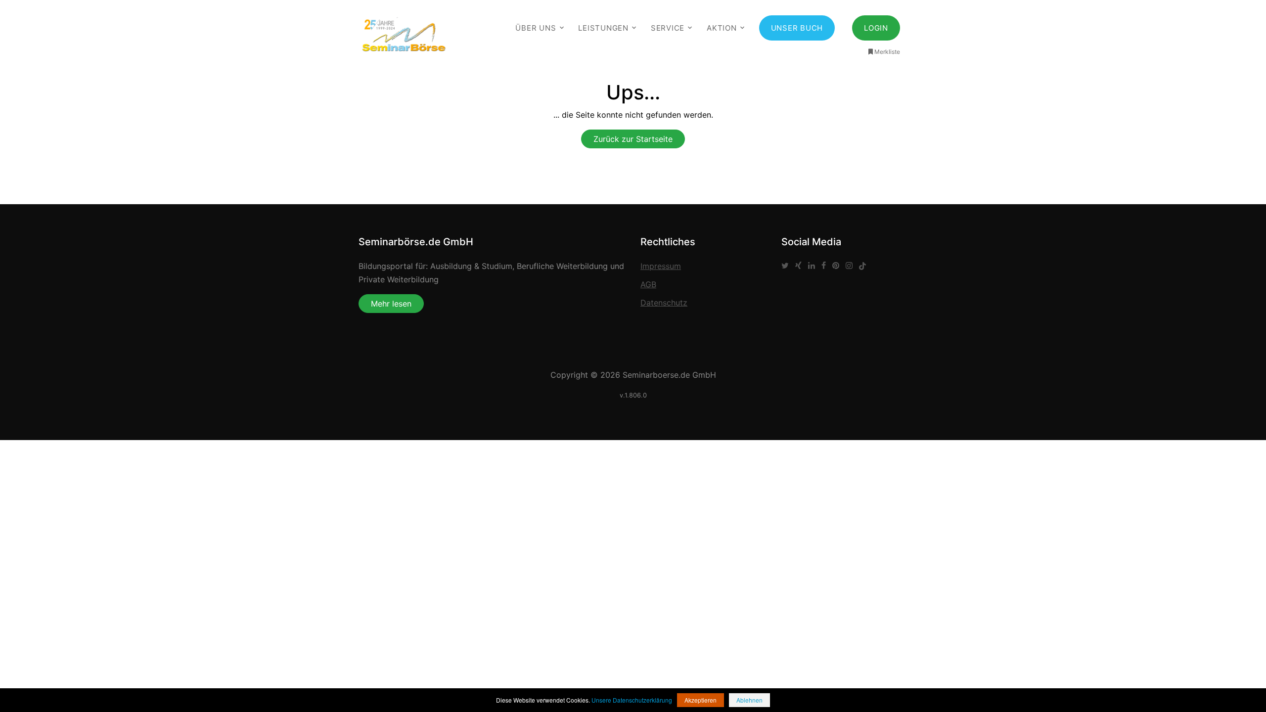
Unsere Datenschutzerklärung (631, 700)
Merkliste (887, 51)
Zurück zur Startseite (633, 139)
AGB (648, 284)
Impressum (660, 266)
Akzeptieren (700, 700)
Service (667, 28)
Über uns (535, 28)
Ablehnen (749, 700)
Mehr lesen (391, 304)
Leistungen (603, 28)
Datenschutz (663, 303)
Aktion (722, 28)
